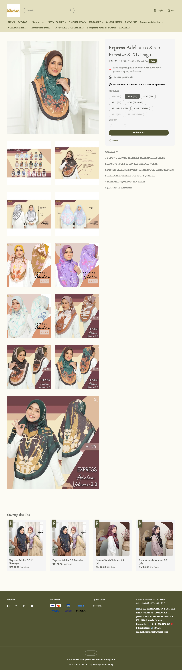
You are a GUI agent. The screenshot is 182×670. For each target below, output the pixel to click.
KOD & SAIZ (114, 91)
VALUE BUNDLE (114, 22)
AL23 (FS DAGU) (120, 108)
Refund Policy (106, 664)
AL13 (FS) (148, 96)
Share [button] (115, 140)
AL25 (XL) (117, 114)
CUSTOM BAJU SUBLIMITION (69, 28)
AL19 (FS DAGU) (135, 102)
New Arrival (39, 22)
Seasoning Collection (150, 22)
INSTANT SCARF (56, 22)
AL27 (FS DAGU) (142, 108)
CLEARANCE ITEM (17, 28)
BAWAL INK (131, 22)
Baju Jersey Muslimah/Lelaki (101, 28)
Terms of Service (76, 664)
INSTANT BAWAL (77, 22)
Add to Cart (139, 132)
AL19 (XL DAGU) (136, 114)
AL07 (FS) (116, 96)
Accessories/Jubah (41, 28)
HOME (11, 22)
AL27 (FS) (116, 102)
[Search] (70, 10)
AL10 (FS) (132, 96)
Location (97, 606)
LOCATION (124, 28)
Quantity (113, 120)
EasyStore (110, 659)
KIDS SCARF (95, 22)
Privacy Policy (92, 664)
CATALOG (22, 22)
